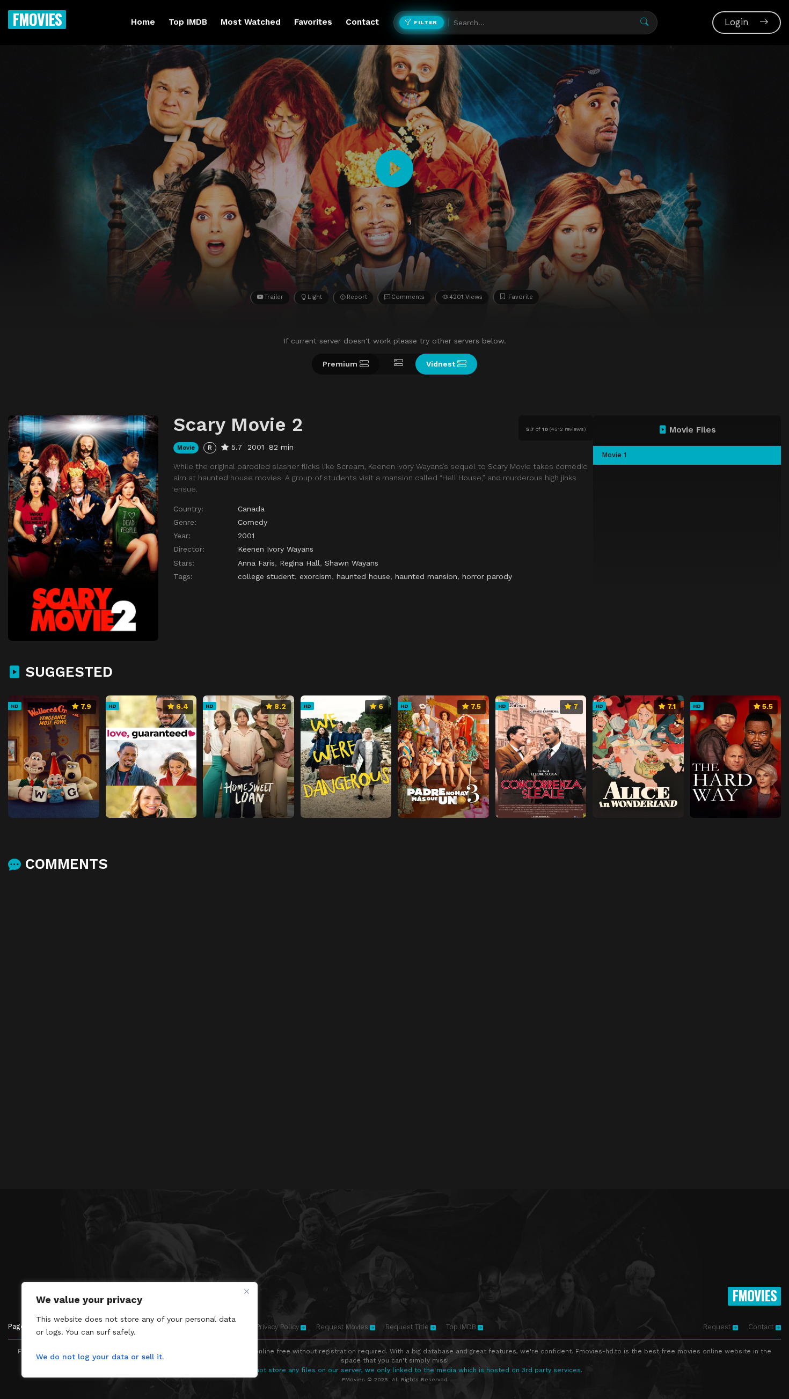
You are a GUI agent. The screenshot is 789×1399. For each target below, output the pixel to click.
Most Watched (251, 22)
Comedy (252, 522)
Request (718, 1327)
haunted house (363, 576)
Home (143, 22)
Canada (251, 508)
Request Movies (342, 1327)
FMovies (37, 19)
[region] (139, 1330)
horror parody (487, 576)
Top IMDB (188, 22)
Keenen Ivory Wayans (275, 549)
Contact (362, 22)
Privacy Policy (277, 1327)
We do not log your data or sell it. (100, 1356)
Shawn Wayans (351, 563)
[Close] (246, 1291)
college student (266, 576)
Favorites (313, 22)
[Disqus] (394, 1022)
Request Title (407, 1327)
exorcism (315, 576)
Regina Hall (300, 563)
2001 (246, 535)
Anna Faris (256, 563)
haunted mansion (426, 576)
